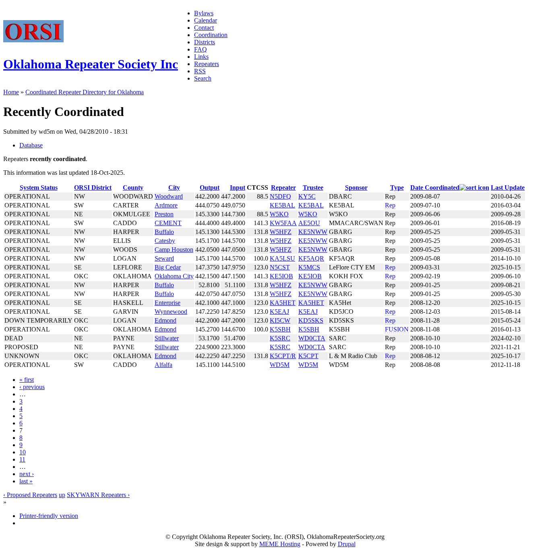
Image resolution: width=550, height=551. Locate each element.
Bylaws (203, 13)
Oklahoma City (174, 276)
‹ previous (32, 386)
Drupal (347, 544)
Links (201, 56)
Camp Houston (174, 249)
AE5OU (309, 223)
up (62, 494)
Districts (204, 42)
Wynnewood (171, 311)
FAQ (200, 49)
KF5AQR (311, 258)
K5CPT (308, 355)
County (133, 187)
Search (202, 78)
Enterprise (167, 302)
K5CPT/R (283, 355)
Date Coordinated (434, 187)
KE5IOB (281, 276)
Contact (204, 27)
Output (209, 187)
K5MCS (309, 267)
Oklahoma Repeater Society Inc (90, 64)
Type (397, 187)
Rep (390, 205)
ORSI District (93, 187)
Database (31, 145)
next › (26, 473)
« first (26, 379)
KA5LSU (282, 258)
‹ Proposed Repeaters (30, 494)
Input (237, 187)
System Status (39, 187)
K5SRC (280, 338)
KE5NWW (312, 231)
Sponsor (356, 187)
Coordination (210, 34)
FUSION (397, 329)
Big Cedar (168, 267)
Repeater (283, 187)
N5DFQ (280, 196)
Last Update (508, 187)
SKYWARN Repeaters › (98, 494)
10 (22, 452)
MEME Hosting (279, 544)
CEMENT (168, 223)
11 (22, 459)
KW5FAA (283, 223)
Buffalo (164, 231)
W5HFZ (281, 231)
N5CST (280, 267)
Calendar (205, 20)
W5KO (279, 214)
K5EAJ (279, 311)
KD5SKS (310, 320)
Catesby (165, 240)
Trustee (313, 187)
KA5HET (283, 302)
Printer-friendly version (48, 515)
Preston (164, 214)
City (174, 187)
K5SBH (280, 329)
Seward (164, 258)
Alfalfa (163, 364)
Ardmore (166, 205)
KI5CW (280, 320)
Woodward (169, 196)
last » (26, 481)
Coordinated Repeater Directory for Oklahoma (84, 92)
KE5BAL (282, 205)
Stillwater (167, 338)
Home (11, 92)
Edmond (165, 320)
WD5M (279, 364)
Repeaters (206, 63)
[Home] (33, 40)
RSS (200, 71)
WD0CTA (311, 338)
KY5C (307, 196)
